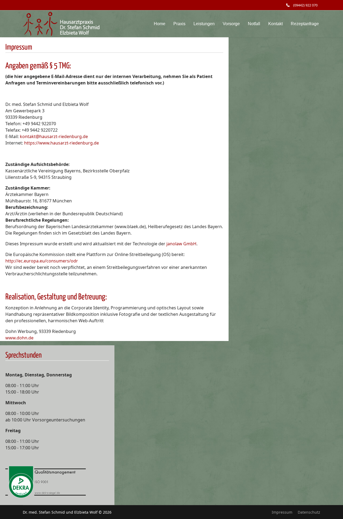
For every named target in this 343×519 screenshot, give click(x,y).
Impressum (282, 512)
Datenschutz (309, 512)
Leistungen (204, 23)
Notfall (254, 23)
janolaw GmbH (181, 244)
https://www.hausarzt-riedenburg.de (61, 143)
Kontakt (275, 23)
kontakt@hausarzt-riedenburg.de (54, 136)
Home (159, 23)
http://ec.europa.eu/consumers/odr (41, 261)
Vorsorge (231, 23)
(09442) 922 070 (305, 5)
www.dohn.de (19, 338)
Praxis (179, 23)
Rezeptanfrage (305, 23)
